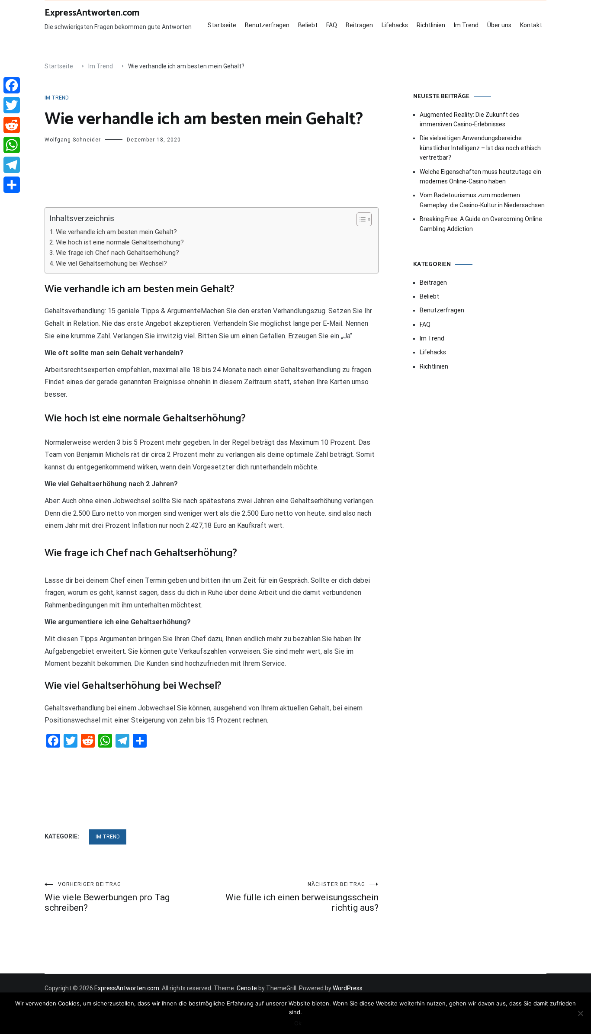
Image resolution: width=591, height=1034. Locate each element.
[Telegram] (12, 165)
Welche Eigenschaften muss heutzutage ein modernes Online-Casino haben (480, 176)
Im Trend (466, 25)
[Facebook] (12, 85)
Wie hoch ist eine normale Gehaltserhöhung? (120, 242)
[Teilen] (12, 185)
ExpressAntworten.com (92, 13)
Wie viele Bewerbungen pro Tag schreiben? (107, 897)
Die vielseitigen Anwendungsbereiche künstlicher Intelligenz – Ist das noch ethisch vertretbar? (480, 148)
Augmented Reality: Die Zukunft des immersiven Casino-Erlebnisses (469, 119)
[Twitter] (12, 105)
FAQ (331, 25)
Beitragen (359, 25)
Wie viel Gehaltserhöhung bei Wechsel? (111, 263)
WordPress (348, 988)
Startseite (222, 25)
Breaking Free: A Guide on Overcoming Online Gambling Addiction (481, 223)
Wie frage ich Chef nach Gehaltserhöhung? (117, 253)
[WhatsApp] (12, 145)
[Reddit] (12, 125)
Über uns (499, 25)
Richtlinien (431, 25)
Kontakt (531, 25)
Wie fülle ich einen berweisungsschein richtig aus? (302, 897)
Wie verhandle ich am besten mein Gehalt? (116, 232)
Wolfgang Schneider (73, 140)
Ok (298, 1023)
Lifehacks (395, 25)
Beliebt (308, 25)
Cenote (247, 988)
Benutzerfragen (267, 25)
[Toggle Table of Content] (359, 219)
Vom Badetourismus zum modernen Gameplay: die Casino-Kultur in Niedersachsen (482, 200)
